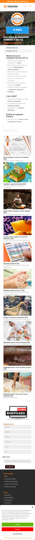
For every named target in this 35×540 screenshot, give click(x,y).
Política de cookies (7, 537)
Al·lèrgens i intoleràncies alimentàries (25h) (15, 317)
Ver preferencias (17, 534)
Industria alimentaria (9, 186)
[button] (32, 507)
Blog (6, 476)
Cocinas (12, 161)
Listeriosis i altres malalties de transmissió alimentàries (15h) (15, 238)
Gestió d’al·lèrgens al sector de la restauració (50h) (16, 158)
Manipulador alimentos (16, 344)
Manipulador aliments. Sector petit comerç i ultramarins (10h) (15, 395)
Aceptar (17, 524)
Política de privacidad (17, 537)
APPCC (5, 214)
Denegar (17, 529)
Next (29, 401)
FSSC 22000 (8, 500)
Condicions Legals (27, 537)
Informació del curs (12, 48)
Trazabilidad (7, 187)
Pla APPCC (8, 503)
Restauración (19, 161)
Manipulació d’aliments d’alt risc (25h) (14, 290)
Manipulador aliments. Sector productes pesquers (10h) (17, 368)
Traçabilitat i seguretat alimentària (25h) (14, 184)
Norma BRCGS (9, 497)
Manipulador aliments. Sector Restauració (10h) (16, 342)
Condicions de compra (11, 484)
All (6, 130)
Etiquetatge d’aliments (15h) (11, 263)
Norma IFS (8, 495)
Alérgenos (6, 161)
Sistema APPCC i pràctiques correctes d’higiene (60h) (16, 212)
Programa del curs (11, 51)
